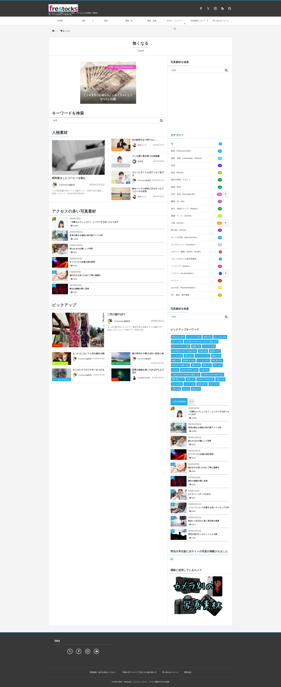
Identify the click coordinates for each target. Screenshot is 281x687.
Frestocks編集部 (95, 89)
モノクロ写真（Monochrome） (62, 379)
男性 (189, 356)
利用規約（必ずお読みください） (103, 672)
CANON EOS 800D (212, 375)
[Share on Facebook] (201, 8)
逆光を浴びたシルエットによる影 (202, 534)
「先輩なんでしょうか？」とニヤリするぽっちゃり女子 (94, 222)
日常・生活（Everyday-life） (121, 67)
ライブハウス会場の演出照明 (82, 262)
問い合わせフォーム (221, 21)
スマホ (177, 384)
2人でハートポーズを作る (199, 494)
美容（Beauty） (196, 172)
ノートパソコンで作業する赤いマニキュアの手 (208, 507)
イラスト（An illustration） (196, 273)
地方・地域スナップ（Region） (121, 363)
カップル (209, 346)
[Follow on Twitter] (208, 8)
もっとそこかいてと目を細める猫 (88, 353)
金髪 (220, 379)
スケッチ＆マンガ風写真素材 (196, 259)
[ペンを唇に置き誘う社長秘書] (120, 161)
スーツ (190, 384)
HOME (60, 21)
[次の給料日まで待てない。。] (120, 145)
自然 (207, 337)
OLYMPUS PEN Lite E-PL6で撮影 (201, 342)
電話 (196, 365)
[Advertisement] (200, 102)
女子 (214, 384)
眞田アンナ (142, 145)
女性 (202, 384)
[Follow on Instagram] (87, 651)
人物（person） (116, 149)
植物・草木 (196, 187)
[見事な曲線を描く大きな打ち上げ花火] (120, 374)
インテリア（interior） (196, 266)
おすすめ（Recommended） (196, 288)
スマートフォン (180, 346)
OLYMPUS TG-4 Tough (184, 351)
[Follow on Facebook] (78, 651)
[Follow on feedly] (96, 651)
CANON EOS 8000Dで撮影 (185, 375)
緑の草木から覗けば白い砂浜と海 (148, 353)
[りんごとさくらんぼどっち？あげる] (120, 177)
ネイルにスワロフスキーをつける (88, 369)
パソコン (203, 360)
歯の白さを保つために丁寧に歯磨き (85, 275)
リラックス (202, 356)
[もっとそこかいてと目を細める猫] (61, 358)
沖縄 (190, 379)
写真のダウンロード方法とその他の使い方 (139, 672)
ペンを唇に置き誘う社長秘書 (146, 156)
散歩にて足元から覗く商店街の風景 (203, 521)
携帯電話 (178, 379)
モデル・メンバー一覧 (175, 25)
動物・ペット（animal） (60, 363)
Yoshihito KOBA (144, 378)
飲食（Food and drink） (196, 151)
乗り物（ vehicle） (196, 230)
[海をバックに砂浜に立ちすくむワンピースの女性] (120, 193)
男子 (217, 365)
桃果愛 (140, 161)
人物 (83, 21)
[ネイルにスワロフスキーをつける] (61, 374)
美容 (106, 21)
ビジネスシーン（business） (65, 173)
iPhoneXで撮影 (180, 365)
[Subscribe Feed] (222, 8)
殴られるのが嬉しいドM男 (81, 248)
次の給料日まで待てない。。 (146, 140)
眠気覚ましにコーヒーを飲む (69, 178)
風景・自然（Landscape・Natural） (196, 158)
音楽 (196, 165)
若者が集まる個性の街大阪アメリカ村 (86, 235)
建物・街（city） (196, 201)
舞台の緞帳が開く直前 (79, 288)
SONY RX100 (205, 379)
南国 (176, 360)
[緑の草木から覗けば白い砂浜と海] (120, 359)
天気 (204, 370)
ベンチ (177, 356)
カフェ (177, 342)
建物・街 (129, 21)
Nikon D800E (189, 370)
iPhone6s (178, 337)
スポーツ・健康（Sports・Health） (196, 252)
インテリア (194, 337)
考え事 (217, 360)
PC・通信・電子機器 (196, 295)
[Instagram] (215, 8)
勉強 (216, 356)
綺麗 (196, 346)
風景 (207, 365)
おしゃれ (220, 337)
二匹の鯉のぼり (116, 314)
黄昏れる (188, 360)
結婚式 (215, 351)
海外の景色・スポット (196, 180)
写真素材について (198, 21)
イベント (57, 345)
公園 (203, 351)
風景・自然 (151, 21)
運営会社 (187, 672)
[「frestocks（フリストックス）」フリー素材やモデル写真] (63, 11)
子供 (113, 182)
